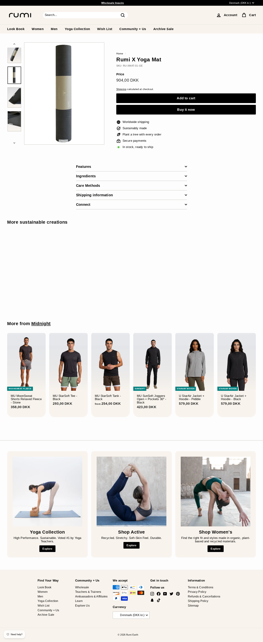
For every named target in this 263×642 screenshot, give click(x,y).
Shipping (121, 89)
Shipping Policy (198, 600)
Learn (79, 600)
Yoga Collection (77, 29)
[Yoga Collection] (47, 491)
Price (120, 74)
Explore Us (82, 605)
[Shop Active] (131, 491)
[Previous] (14, 45)
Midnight (41, 323)
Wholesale (82, 587)
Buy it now (186, 109)
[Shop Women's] (215, 491)
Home (119, 53)
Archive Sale (163, 29)
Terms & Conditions (200, 587)
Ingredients (86, 176)
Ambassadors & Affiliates (91, 596)
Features (83, 167)
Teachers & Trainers (88, 591)
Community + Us (132, 29)
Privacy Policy (197, 591)
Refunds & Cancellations (204, 596)
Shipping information (94, 195)
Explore (47, 548)
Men (54, 29)
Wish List (104, 29)
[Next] (14, 142)
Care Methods (88, 186)
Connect (83, 204)
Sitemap (193, 605)
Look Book (16, 29)
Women (38, 29)
